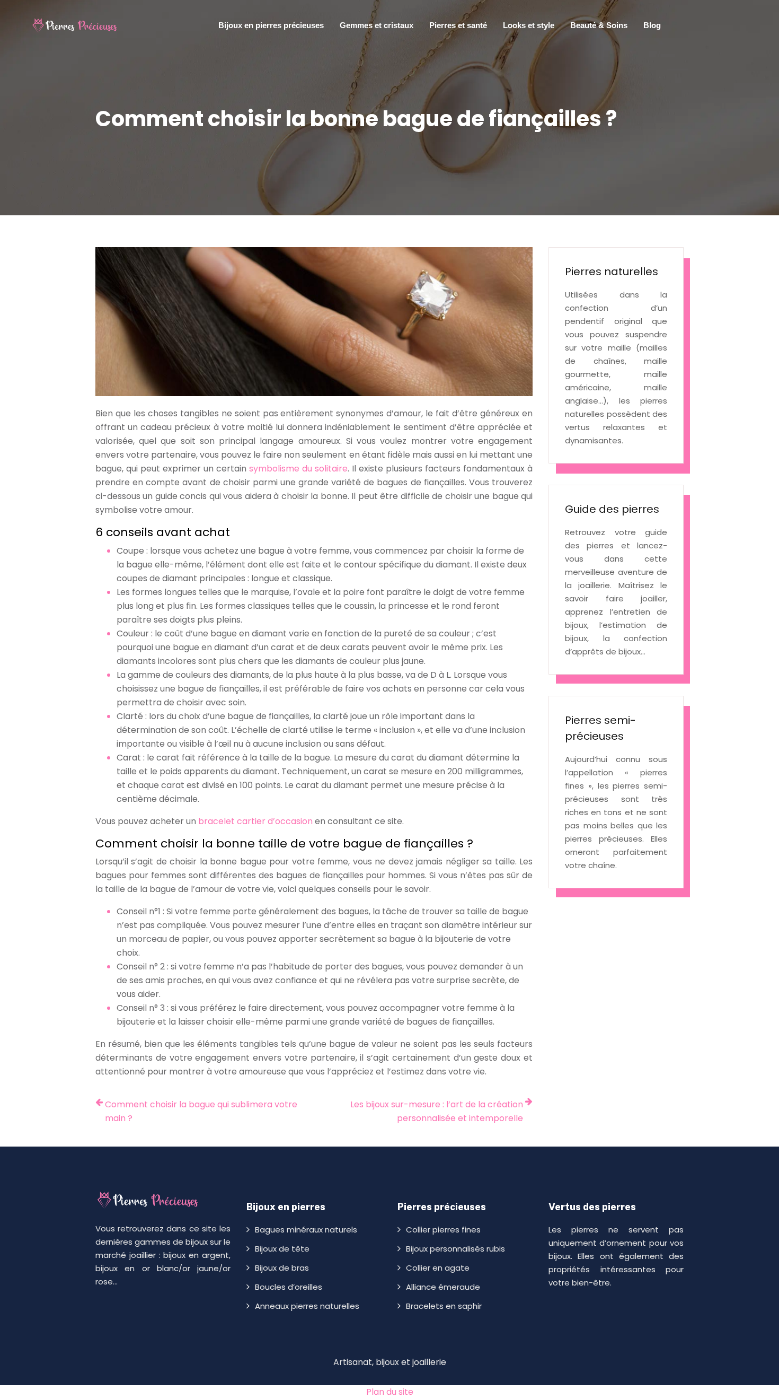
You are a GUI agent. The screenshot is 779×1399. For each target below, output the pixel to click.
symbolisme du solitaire (298, 468)
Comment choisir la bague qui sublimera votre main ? (201, 1111)
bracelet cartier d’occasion (255, 821)
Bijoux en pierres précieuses (271, 25)
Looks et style (528, 25)
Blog (652, 25)
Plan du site (389, 1392)
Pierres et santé (458, 25)
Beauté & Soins (598, 25)
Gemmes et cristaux (376, 25)
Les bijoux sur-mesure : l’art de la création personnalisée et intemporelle (436, 1111)
